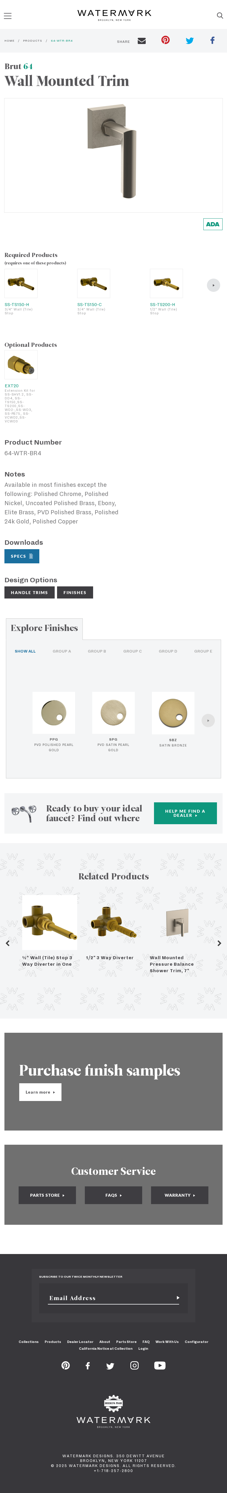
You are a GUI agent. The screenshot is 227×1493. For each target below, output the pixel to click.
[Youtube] (160, 1367)
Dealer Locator (80, 1342)
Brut (18, 66)
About (104, 1342)
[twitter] (189, 41)
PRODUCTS (32, 41)
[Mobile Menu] (8, 16)
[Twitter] (110, 1367)
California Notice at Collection (105, 1348)
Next (220, 943)
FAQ (146, 1342)
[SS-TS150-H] (21, 283)
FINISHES (75, 592)
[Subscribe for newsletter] (176, 1298)
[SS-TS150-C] (93, 283)
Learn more (39, 1092)
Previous (7, 943)
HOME (9, 41)
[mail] (142, 41)
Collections (29, 1342)
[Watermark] (114, 16)
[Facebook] (87, 1367)
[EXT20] (21, 364)
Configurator (196, 1342)
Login (143, 1348)
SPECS (18, 556)
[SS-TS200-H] (166, 283)
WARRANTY (178, 1195)
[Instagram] (134, 1367)
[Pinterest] (65, 1367)
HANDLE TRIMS (29, 592)
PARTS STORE (45, 1195)
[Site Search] (220, 15)
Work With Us (167, 1342)
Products (53, 1342)
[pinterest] (165, 40)
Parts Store (126, 1342)
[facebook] (212, 41)
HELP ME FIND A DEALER (185, 813)
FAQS (112, 1195)
